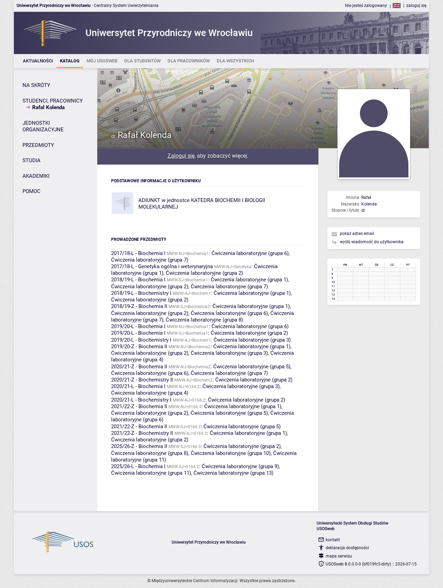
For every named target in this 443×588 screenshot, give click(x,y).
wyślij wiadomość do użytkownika (372, 241)
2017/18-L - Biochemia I (138, 253)
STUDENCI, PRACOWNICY (52, 101)
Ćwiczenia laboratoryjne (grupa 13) (233, 473)
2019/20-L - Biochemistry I (141, 340)
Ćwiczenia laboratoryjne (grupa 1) (249, 280)
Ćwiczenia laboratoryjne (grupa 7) (149, 260)
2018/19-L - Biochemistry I (141, 293)
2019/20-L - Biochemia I (138, 326)
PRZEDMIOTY (38, 145)
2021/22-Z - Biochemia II (139, 406)
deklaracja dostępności (347, 547)
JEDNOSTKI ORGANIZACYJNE (43, 126)
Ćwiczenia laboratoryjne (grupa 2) (204, 273)
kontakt (333, 539)
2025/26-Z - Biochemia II (139, 446)
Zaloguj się (181, 155)
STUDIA (31, 160)
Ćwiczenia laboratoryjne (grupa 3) (252, 340)
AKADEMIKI (35, 176)
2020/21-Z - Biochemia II (139, 366)
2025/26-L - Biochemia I (138, 466)
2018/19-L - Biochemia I (138, 280)
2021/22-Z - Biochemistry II (142, 433)
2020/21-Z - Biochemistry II (142, 380)
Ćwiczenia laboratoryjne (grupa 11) (151, 473)
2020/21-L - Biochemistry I (141, 400)
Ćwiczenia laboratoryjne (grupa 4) (149, 393)
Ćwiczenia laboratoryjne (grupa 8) (204, 320)
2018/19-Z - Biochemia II (139, 306)
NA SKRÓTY (36, 85)
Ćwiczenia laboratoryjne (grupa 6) (250, 253)
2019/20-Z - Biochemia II (139, 346)
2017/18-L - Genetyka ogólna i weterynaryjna (162, 266)
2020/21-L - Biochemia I (138, 386)
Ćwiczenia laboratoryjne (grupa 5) (251, 366)
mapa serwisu (339, 556)
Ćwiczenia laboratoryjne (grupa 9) (240, 466)
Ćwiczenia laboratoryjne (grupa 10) (231, 453)
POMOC (31, 191)
